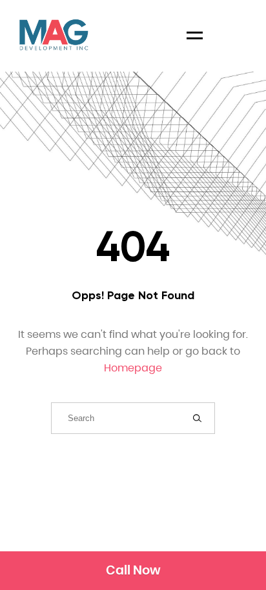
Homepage (133, 367)
